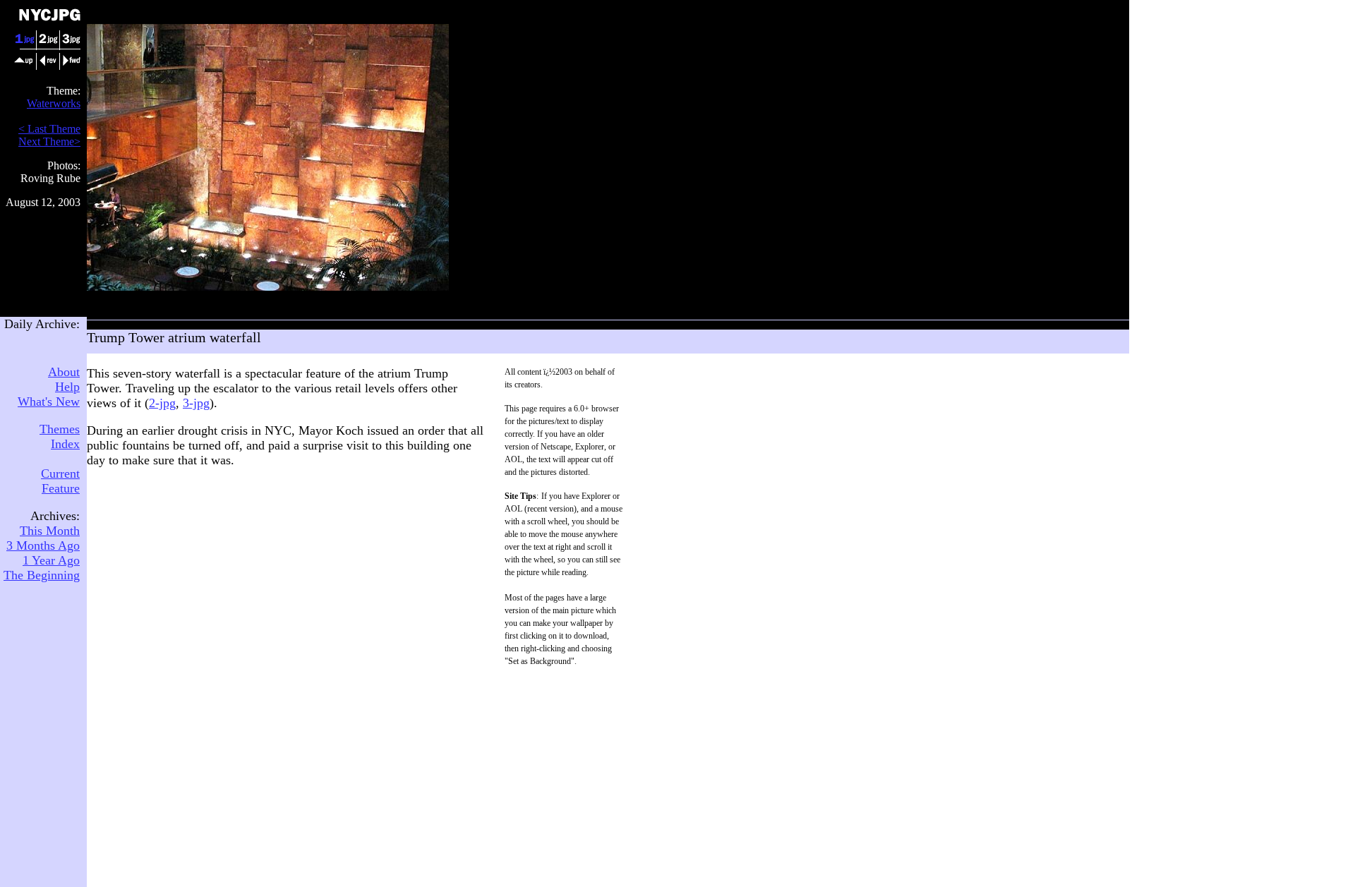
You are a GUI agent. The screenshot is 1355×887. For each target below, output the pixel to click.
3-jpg (196, 403)
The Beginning (42, 575)
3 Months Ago (43, 545)
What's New (49, 401)
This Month (50, 531)
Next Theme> (49, 141)
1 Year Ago (51, 560)
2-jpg (162, 403)
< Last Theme (49, 129)
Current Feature (60, 480)
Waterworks (53, 103)
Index (65, 444)
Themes (60, 429)
